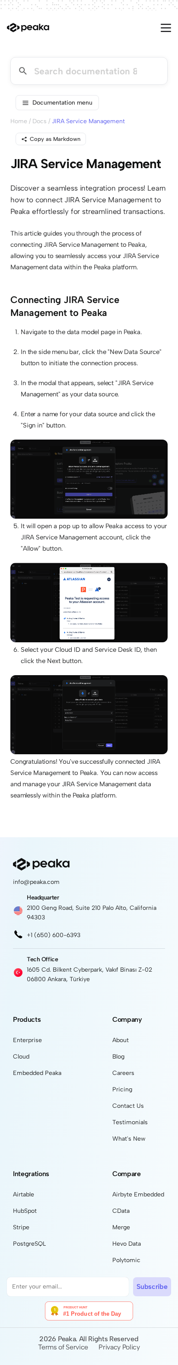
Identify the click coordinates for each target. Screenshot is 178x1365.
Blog (118, 1056)
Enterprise (27, 1040)
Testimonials (130, 1122)
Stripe (21, 1227)
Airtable (23, 1194)
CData (121, 1211)
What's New (129, 1138)
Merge (121, 1227)
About (120, 1040)
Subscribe (152, 1286)
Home (18, 121)
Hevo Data (126, 1243)
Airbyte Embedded (138, 1194)
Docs (39, 121)
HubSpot (25, 1211)
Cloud (21, 1056)
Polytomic (126, 1260)
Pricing (122, 1089)
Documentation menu (62, 102)
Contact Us (128, 1106)
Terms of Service (63, 1347)
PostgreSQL (29, 1243)
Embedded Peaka (37, 1073)
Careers (123, 1073)
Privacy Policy (119, 1347)
